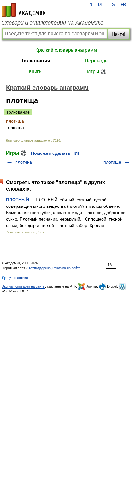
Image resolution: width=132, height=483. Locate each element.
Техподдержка (40, 268)
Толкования (35, 60)
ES (112, 4)
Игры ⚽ (97, 71)
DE (100, 4)
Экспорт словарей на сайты (23, 286)
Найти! (118, 34)
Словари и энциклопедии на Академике (52, 23)
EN (89, 4)
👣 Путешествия (15, 278)
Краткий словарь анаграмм (66, 50)
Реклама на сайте (66, 268)
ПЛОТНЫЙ (17, 199)
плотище (112, 162)
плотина (23, 162)
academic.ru (24, 10)
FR (123, 4)
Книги (35, 71)
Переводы (97, 60)
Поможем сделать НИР (55, 153)
